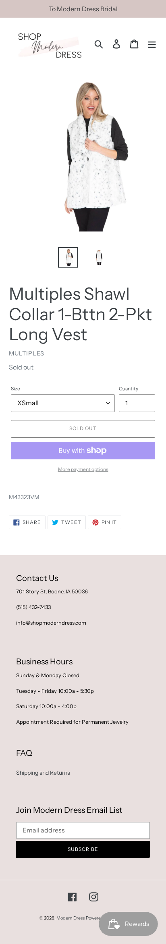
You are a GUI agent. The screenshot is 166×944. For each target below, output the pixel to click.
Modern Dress (70, 918)
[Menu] (152, 44)
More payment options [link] (83, 469)
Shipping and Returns (43, 772)
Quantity (128, 389)
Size (15, 389)
